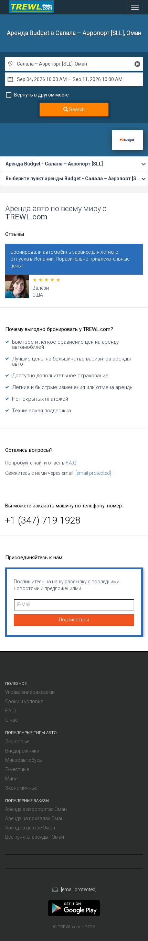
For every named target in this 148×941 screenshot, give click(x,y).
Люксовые (17, 741)
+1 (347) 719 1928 (43, 520)
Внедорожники (22, 751)
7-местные (17, 769)
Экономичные (21, 788)
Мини (11, 778)
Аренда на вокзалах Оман (34, 818)
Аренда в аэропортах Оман (36, 809)
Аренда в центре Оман (30, 827)
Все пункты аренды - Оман (34, 837)
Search (76, 109)
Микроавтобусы (24, 760)
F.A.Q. (71, 463)
